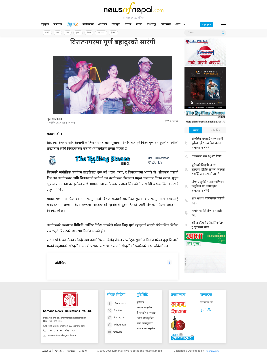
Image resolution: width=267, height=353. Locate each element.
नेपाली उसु (207, 213)
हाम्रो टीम (206, 310)
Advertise (59, 350)
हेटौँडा (113, 32)
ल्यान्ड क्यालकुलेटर (145, 318)
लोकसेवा (166, 25)
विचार (128, 25)
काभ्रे (47, 32)
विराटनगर (100, 32)
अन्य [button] (177, 25)
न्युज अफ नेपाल (54, 119)
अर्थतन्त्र (102, 25)
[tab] (195, 130)
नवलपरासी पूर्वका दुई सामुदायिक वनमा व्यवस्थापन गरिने (207, 143)
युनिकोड (140, 302)
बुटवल (78, 32)
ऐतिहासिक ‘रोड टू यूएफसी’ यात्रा (207, 225)
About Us (46, 350)
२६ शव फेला (206, 156)
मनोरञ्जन (88, 25)
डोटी (57, 32)
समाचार (57, 25)
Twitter (118, 310)
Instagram (120, 317)
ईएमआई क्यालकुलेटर (146, 313)
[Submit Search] (223, 33)
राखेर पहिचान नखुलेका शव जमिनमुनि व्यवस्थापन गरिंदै (208, 186)
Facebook (120, 303)
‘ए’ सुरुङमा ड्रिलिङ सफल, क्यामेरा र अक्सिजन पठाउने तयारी (208, 170)
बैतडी (89, 32)
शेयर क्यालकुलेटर (144, 307)
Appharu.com (212, 350)
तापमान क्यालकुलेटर (146, 328)
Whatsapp (120, 325)
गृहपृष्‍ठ (45, 25)
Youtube (117, 332)
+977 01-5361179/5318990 (61, 330)
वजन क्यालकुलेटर (145, 323)
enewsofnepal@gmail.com (62, 335)
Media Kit (82, 350)
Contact (71, 350)
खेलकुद (116, 25)
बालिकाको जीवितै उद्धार (208, 201)
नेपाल (139, 25)
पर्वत (67, 32)
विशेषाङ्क (151, 25)
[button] (223, 24)
